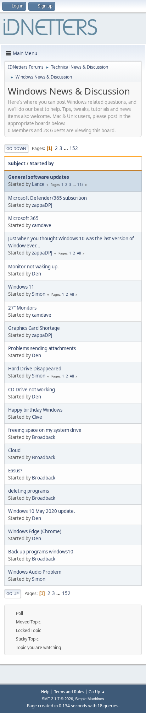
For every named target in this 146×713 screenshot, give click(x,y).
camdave (41, 225)
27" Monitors (22, 308)
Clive (37, 417)
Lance (38, 184)
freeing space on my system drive (45, 430)
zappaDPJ (42, 205)
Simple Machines (89, 699)
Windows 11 (21, 287)
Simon (38, 294)
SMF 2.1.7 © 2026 (57, 699)
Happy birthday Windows (35, 410)
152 (73, 148)
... (66, 148)
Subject (17, 163)
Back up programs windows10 (40, 551)
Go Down (16, 148)
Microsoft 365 (23, 218)
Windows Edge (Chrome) (34, 531)
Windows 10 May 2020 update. (41, 511)
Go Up (12, 593)
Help (45, 691)
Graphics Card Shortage (34, 328)
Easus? (15, 470)
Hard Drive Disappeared (34, 368)
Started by (42, 163)
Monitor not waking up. (33, 266)
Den (36, 273)
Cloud (14, 450)
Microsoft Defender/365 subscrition (47, 198)
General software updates (38, 177)
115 (80, 184)
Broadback (43, 437)
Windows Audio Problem (34, 572)
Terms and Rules (69, 691)
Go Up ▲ (97, 691)
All (79, 253)
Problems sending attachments (42, 348)
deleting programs (28, 491)
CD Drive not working (31, 389)
